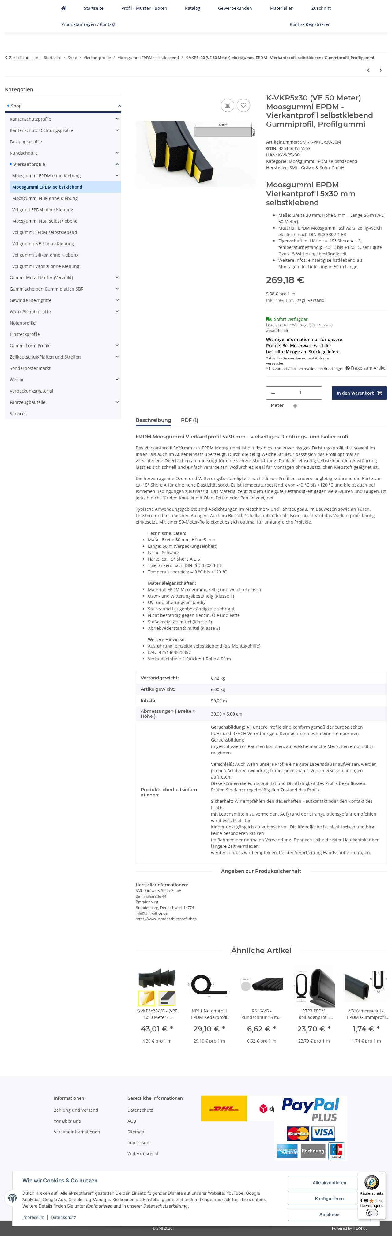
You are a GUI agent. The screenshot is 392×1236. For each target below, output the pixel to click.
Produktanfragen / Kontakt (88, 24)
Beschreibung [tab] (153, 420)
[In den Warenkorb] (140, 90)
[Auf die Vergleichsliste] (227, 105)
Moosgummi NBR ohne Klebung (45, 198)
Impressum (33, 1217)
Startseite (94, 8)
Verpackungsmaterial (31, 391)
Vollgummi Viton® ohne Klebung (45, 266)
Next (377, 1008)
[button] (63, 106)
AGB (131, 1121)
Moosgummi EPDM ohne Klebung (46, 175)
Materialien (282, 8)
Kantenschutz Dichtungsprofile (41, 130)
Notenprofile (23, 323)
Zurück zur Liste (23, 57)
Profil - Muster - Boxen (144, 8)
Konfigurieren (329, 1198)
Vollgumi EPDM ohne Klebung (42, 209)
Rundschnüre (24, 153)
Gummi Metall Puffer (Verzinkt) (41, 277)
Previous (146, 1008)
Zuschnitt (321, 8)
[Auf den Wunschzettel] (243, 105)
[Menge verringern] (273, 393)
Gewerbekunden (235, 8)
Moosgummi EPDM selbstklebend (323, 161)
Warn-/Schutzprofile (30, 311)
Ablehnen (329, 1214)
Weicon (17, 379)
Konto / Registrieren (310, 24)
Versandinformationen (77, 1132)
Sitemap (135, 1132)
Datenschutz (63, 1217)
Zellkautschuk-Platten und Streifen (45, 357)
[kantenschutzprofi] (64, 8)
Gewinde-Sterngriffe (30, 300)
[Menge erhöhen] (295, 405)
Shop (16, 106)
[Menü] (382, 1175)
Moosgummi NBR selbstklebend (45, 221)
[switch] (372, 1212)
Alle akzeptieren (329, 1182)
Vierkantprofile (29, 164)
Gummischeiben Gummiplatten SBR (47, 289)
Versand (316, 300)
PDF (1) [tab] (189, 420)
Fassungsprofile (26, 142)
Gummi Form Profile (30, 345)
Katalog (192, 8)
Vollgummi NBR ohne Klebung (43, 243)
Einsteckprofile (25, 334)
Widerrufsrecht (143, 1153)
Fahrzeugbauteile (28, 402)
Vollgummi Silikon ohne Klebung (45, 255)
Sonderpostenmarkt (30, 368)
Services (18, 413)
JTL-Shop (360, 1228)
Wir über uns (67, 1121)
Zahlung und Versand (76, 1110)
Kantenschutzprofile (30, 119)
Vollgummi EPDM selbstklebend (44, 232)
